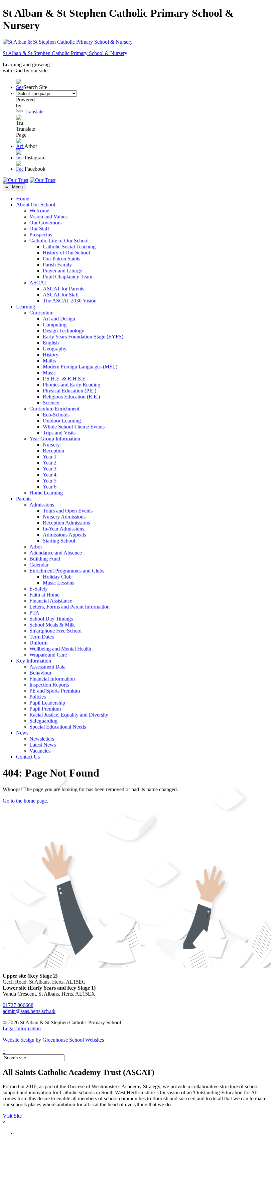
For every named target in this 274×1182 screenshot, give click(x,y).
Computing (54, 324)
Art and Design (59, 318)
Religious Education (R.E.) (71, 396)
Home (22, 198)
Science (51, 402)
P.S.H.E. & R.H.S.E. (65, 378)
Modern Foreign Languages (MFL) (80, 366)
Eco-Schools (56, 414)
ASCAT (38, 282)
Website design (18, 1040)
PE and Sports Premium (54, 691)
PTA (34, 613)
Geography (54, 348)
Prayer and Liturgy (63, 270)
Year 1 (49, 456)
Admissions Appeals (64, 534)
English (51, 342)
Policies (37, 697)
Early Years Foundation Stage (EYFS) (83, 336)
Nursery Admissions (64, 516)
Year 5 (49, 480)
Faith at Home (44, 595)
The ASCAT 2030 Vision (70, 300)
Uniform (38, 643)
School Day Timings (51, 619)
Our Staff (39, 228)
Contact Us (28, 757)
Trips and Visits (59, 432)
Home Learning (46, 492)
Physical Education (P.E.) (69, 390)
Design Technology (63, 330)
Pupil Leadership (47, 703)
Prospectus (40, 234)
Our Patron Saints (61, 258)
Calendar (38, 564)
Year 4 (49, 474)
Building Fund (44, 558)
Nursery (51, 444)
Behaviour (40, 673)
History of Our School (66, 252)
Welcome (39, 210)
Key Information (33, 661)
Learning (25, 306)
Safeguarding (43, 721)
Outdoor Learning (62, 420)
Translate (33, 111)
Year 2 (49, 462)
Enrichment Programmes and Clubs (66, 570)
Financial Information (52, 679)
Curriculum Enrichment (54, 408)
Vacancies (39, 751)
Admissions (41, 504)
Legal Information (22, 1028)
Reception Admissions (66, 522)
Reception (53, 450)
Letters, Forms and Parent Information (69, 607)
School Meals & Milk (52, 625)
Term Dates (41, 637)
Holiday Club (57, 576)
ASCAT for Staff (61, 294)
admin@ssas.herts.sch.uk (29, 1011)
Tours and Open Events (68, 510)
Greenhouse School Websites (73, 1040)
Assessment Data (47, 667)
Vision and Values (48, 216)
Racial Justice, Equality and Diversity (68, 715)
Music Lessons (58, 582)
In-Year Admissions (63, 528)
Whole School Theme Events (74, 426)
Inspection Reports (49, 685)
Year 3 (49, 468)
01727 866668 (18, 1005)
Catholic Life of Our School (59, 240)
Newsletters (41, 739)
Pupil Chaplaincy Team (67, 276)
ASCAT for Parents (63, 288)
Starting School (59, 540)
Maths (49, 360)
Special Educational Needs (57, 727)
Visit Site (12, 1116)
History (50, 354)
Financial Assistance (50, 601)
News (22, 733)
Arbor (35, 546)
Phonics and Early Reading (71, 384)
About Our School (35, 204)
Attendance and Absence (55, 552)
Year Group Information (54, 438)
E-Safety (38, 589)
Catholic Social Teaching (69, 246)
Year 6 (49, 486)
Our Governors (45, 222)
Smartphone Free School (55, 631)
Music (49, 372)
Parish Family (57, 264)
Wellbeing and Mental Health (60, 649)
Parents (23, 498)
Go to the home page (25, 801)
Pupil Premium (45, 709)
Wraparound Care (48, 655)
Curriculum (41, 312)
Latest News (42, 745)
